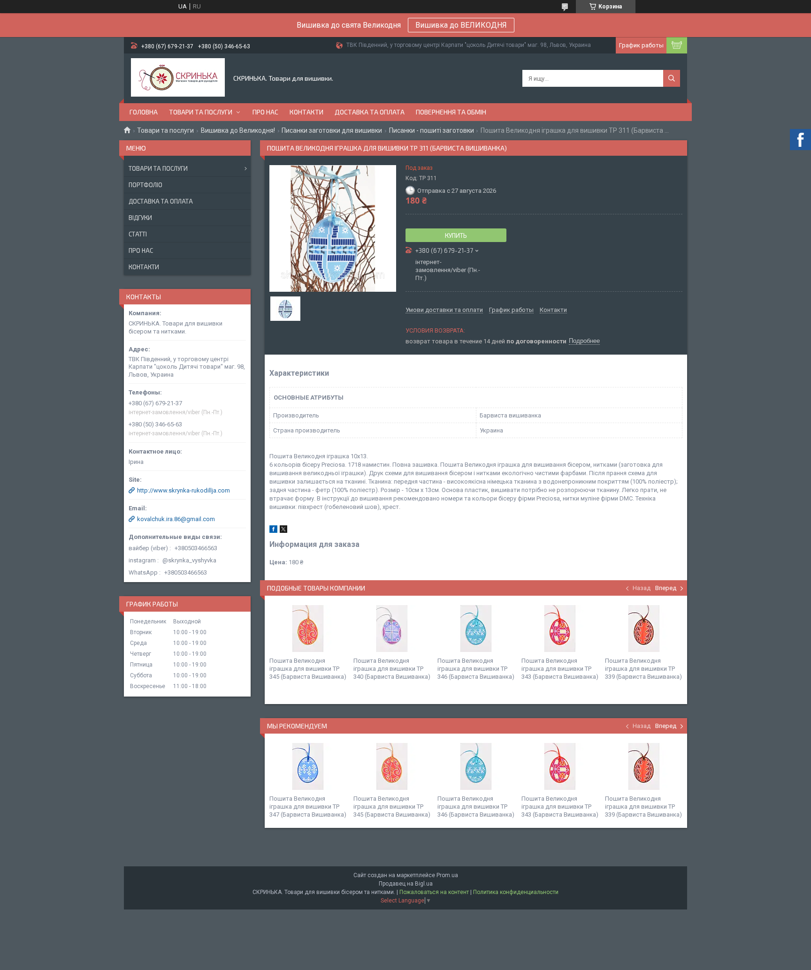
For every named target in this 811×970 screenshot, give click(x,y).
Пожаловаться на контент (434, 892)
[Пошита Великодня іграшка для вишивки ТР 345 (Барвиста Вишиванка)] (307, 628)
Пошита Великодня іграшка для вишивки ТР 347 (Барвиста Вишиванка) (307, 806)
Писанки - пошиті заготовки (431, 130)
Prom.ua (447, 875)
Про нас (265, 112)
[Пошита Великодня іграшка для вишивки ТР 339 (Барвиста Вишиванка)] (643, 628)
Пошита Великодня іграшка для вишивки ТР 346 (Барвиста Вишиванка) (475, 668)
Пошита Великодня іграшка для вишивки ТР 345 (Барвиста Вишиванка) (307, 668)
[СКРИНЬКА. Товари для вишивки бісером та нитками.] (178, 78)
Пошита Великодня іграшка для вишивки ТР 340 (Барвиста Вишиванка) (391, 668)
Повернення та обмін (451, 112)
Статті (138, 234)
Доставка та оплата (370, 112)
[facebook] (273, 530)
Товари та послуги (200, 112)
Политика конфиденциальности (516, 892)
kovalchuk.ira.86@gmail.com (176, 519)
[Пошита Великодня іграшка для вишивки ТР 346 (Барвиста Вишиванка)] (475, 628)
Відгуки (140, 217)
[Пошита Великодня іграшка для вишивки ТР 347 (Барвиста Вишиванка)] (307, 766)
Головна (144, 112)
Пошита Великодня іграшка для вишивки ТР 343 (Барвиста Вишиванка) (559, 668)
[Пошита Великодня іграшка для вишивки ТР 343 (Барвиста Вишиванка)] (559, 628)
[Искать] (671, 78)
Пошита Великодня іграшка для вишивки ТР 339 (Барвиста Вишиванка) (643, 668)
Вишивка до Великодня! (238, 130)
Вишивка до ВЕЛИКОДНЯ (461, 25)
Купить (456, 235)
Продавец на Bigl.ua (406, 883)
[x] (283, 530)
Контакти (306, 112)
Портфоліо (145, 185)
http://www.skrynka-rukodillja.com (183, 490)
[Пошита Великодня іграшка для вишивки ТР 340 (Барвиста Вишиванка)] (391, 628)
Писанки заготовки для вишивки (332, 130)
